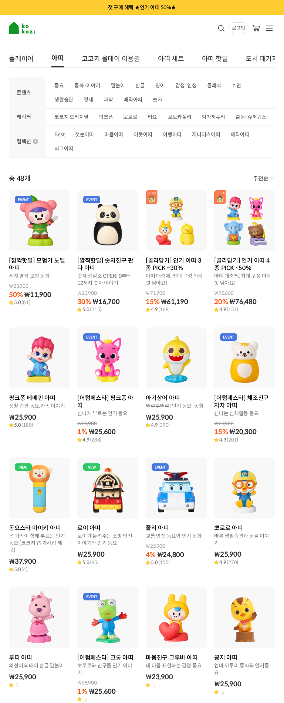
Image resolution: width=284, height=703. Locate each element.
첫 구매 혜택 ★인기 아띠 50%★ (142, 7)
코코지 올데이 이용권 (111, 59)
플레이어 (21, 59)
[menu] (22, 28)
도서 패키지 (262, 59)
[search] (221, 28)
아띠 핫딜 (215, 59)
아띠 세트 (171, 59)
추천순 (260, 179)
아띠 (57, 58)
